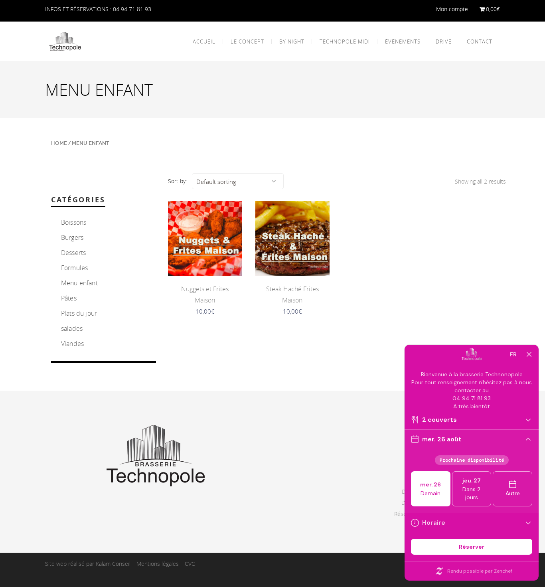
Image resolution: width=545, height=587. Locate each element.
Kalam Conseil (113, 563)
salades (72, 328)
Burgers (72, 237)
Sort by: (177, 181)
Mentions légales (157, 563)
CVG (190, 563)
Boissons (73, 222)
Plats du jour (79, 313)
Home (59, 143)
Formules (74, 267)
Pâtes (69, 298)
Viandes (72, 343)
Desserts (73, 252)
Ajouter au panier (205, 259)
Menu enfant (79, 283)
